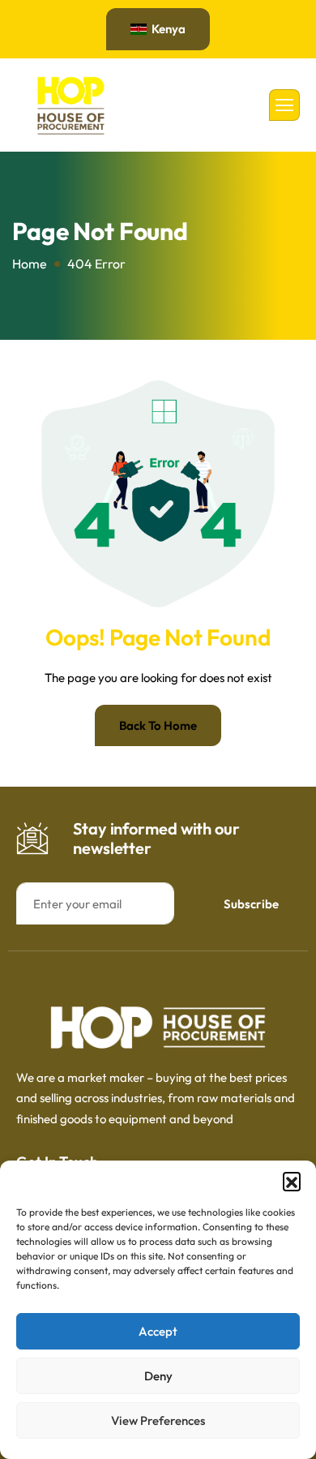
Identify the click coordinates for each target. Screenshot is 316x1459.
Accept (158, 1331)
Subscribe (251, 904)
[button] (292, 1181)
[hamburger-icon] (284, 105)
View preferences (158, 1420)
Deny (158, 1376)
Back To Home (158, 725)
